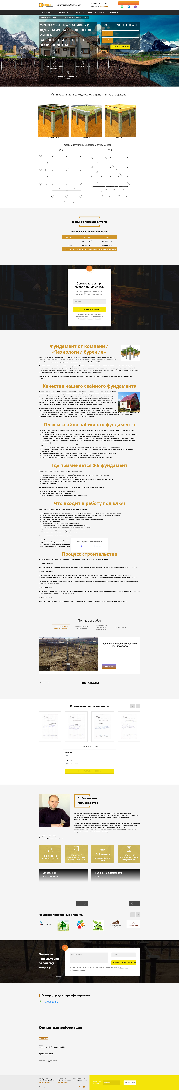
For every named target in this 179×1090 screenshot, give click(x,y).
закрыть (107, 551)
